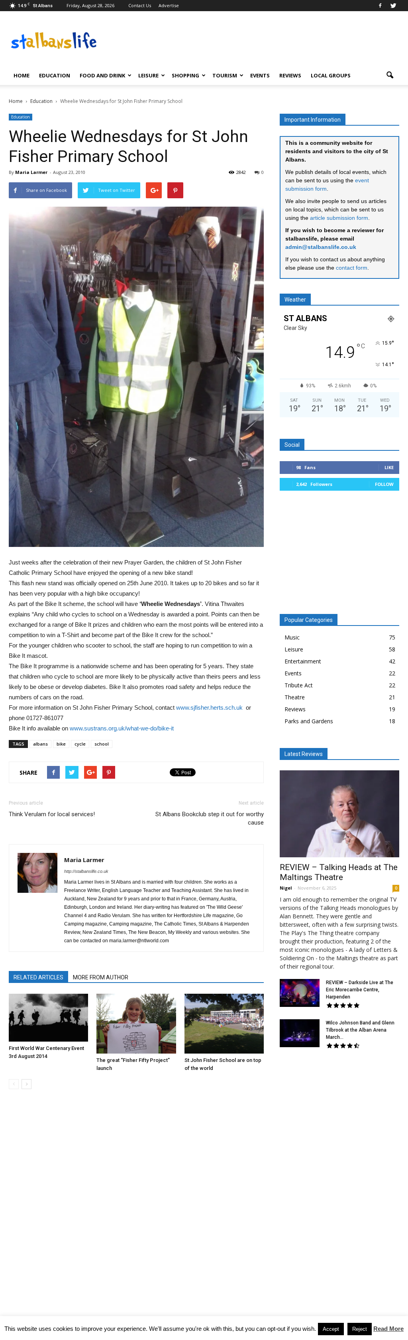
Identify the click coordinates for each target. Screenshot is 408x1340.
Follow (384, 484)
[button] (389, 75)
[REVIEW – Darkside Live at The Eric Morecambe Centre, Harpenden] (300, 993)
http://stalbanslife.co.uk (86, 871)
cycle (80, 744)
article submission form (339, 218)
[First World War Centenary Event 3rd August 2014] (48, 1018)
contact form (351, 267)
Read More (388, 1328)
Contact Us (139, 5)
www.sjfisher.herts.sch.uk (209, 707)
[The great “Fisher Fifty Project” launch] (136, 1023)
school (101, 744)
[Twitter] (393, 5)
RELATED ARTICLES (38, 977)
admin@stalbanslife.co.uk (320, 247)
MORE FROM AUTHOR (100, 977)
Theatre (294, 697)
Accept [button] (331, 1329)
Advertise (169, 5)
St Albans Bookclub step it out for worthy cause (209, 818)
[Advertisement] (339, 555)
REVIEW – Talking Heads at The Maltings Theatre (339, 872)
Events (260, 75)
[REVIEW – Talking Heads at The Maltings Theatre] (339, 813)
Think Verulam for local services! (52, 814)
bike (61, 744)
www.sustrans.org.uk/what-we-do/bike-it (122, 728)
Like (389, 467)
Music (292, 637)
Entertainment (302, 661)
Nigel (286, 888)
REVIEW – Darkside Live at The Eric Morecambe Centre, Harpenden (359, 990)
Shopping (185, 75)
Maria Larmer (31, 172)
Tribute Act (298, 685)
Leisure (148, 75)
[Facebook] (380, 5)
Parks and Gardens (308, 721)
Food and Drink (102, 75)
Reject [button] (359, 1329)
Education (54, 75)
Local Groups (331, 75)
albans (40, 744)
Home (21, 75)
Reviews (290, 75)
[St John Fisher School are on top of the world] (224, 1023)
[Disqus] (136, 1208)
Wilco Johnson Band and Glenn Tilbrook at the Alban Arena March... (360, 1030)
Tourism (224, 75)
